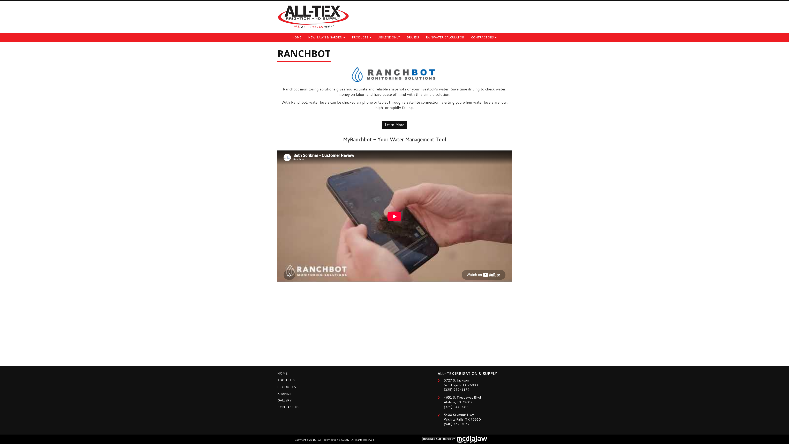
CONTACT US (288, 407)
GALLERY (284, 400)
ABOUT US (286, 380)
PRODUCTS (286, 386)
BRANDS (413, 37)
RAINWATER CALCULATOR (445, 37)
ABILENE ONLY (389, 37)
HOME (296, 37)
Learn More (394, 124)
